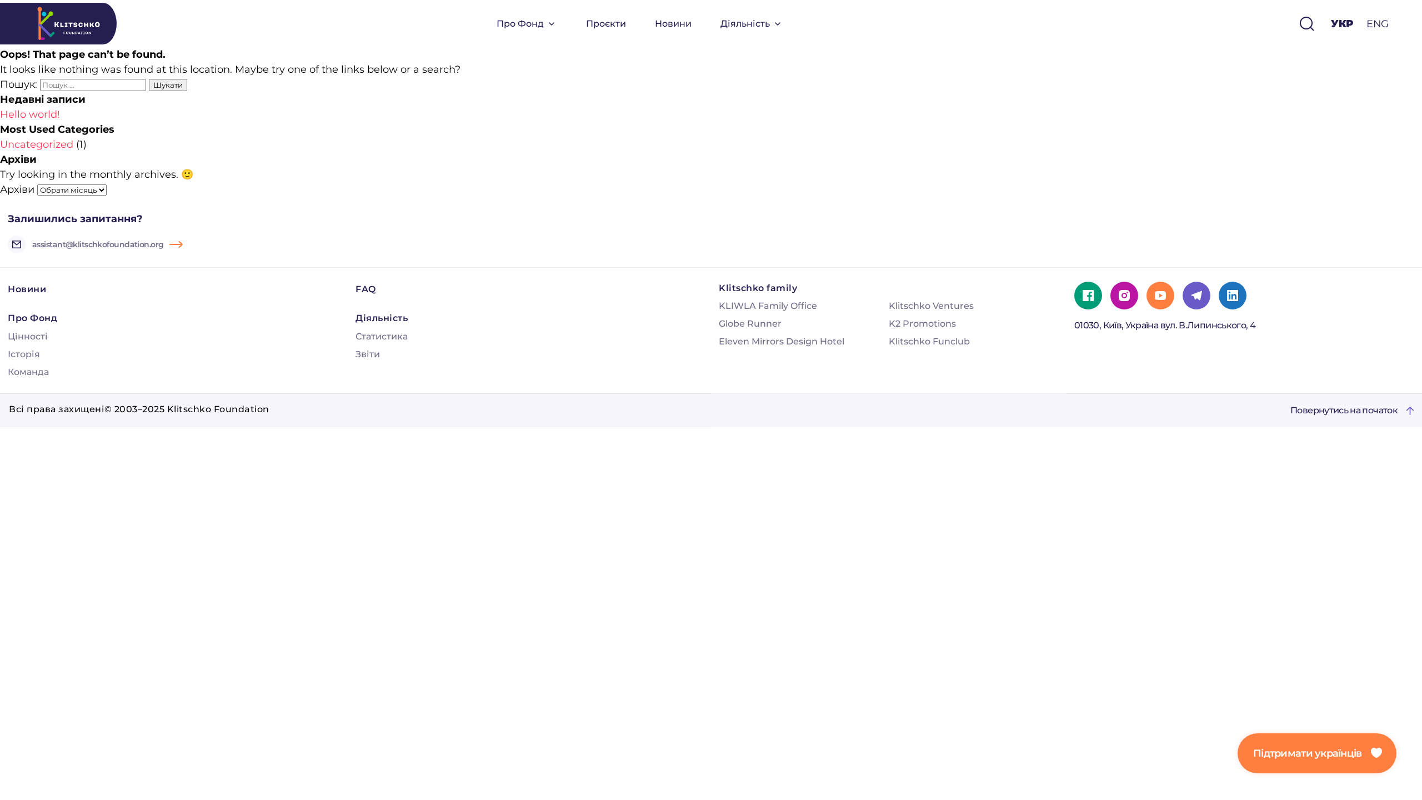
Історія (24, 354)
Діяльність (745, 23)
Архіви (17, 189)
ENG (1377, 24)
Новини (673, 23)
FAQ (366, 289)
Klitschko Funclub (929, 341)
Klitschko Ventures (931, 306)
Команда (28, 372)
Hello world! (30, 114)
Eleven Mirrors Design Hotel (781, 341)
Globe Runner (750, 323)
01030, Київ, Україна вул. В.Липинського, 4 (1164, 325)
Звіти (368, 354)
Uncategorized (36, 144)
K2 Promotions (922, 323)
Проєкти (606, 23)
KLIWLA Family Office (768, 306)
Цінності (28, 336)
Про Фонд (520, 23)
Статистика (382, 336)
